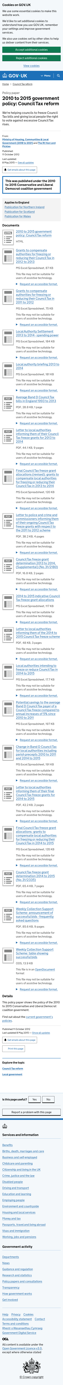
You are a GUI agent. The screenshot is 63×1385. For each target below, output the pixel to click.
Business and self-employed (19, 1157)
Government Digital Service (19, 1333)
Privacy (15, 1314)
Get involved (10, 1299)
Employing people (13, 1200)
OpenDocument (45, 969)
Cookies (28, 1314)
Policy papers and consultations (22, 1281)
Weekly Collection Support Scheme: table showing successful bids (35, 953)
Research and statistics (17, 1275)
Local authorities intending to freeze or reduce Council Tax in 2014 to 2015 (37, 669)
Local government (12, 1074)
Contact (40, 1319)
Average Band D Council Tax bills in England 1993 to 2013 (36, 399)
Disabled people (12, 1182)
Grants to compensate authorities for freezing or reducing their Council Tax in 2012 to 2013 (35, 256)
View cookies (31, 65)
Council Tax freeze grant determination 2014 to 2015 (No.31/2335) (35, 876)
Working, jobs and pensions (19, 1237)
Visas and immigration (16, 1230)
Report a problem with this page (31, 1112)
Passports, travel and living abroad (24, 1224)
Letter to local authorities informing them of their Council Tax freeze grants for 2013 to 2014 (37, 436)
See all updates (26, 162)
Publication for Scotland (20, 211)
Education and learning (16, 1194)
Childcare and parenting (17, 1163)
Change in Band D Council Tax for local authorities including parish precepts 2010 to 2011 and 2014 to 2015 (36, 752)
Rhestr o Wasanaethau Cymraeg (22, 1328)
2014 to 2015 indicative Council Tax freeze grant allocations (38, 598)
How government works (17, 1293)
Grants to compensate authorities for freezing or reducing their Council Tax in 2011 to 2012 (35, 296)
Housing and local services (18, 1212)
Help (5, 1314)
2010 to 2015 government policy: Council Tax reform (34, 233)
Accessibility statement (17, 1319)
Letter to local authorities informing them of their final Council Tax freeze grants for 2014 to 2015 (35, 793)
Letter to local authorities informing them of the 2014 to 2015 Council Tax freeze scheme (38, 633)
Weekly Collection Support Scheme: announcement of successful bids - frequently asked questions (35, 914)
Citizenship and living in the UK (21, 1169)
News (6, 1263)
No (50, 1099)
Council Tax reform (22, 84)
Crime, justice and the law (18, 1175)
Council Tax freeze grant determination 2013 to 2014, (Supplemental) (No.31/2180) (37, 563)
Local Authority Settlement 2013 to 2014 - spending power (37, 333)
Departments (10, 1257)
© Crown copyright (31, 1377)
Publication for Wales (18, 216)
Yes (36, 1099)
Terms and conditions (15, 1323)
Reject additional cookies (31, 58)
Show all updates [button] (41, 1032)
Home (5, 84)
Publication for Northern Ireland (24, 207)
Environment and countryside (20, 1206)
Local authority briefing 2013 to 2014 (37, 366)
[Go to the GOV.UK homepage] (14, 75)
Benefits (7, 1145)
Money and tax (11, 1218)
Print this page (15, 1048)
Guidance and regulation (17, 1269)
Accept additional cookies (31, 49)
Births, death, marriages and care (23, 1151)
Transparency (10, 1287)
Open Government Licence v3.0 (22, 1348)
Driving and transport (15, 1188)
